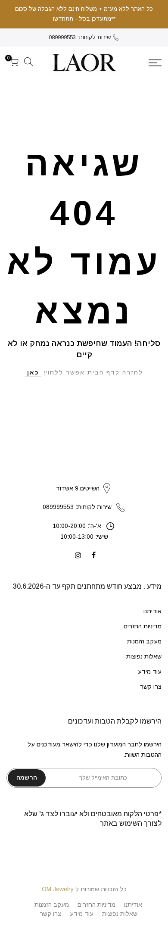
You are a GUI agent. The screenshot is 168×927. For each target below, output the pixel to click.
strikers (84, 479)
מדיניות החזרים (143, 626)
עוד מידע (150, 671)
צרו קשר (151, 686)
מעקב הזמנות (144, 641)
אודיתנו (152, 611)
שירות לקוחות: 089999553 (80, 37)
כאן (33, 372)
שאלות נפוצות (144, 656)
